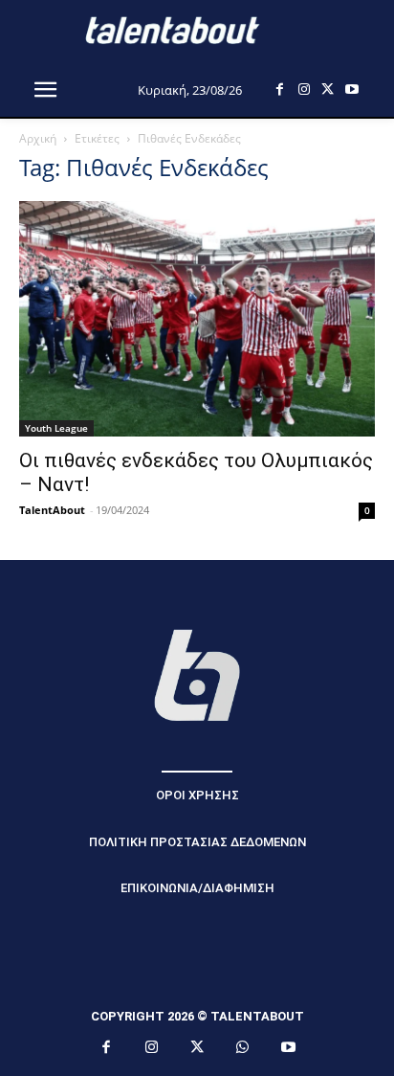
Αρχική (37, 138)
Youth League (56, 428)
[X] (327, 89)
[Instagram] (303, 89)
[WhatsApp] (243, 1048)
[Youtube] (351, 89)
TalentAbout (52, 510)
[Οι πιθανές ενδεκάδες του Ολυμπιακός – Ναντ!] (197, 319)
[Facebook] (279, 89)
